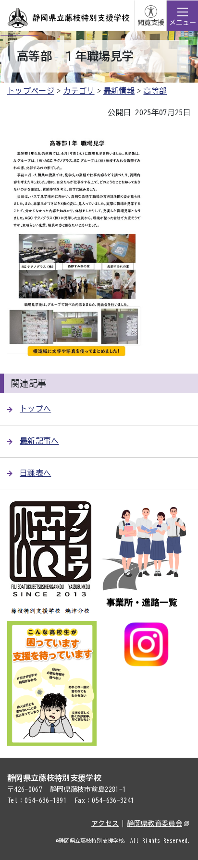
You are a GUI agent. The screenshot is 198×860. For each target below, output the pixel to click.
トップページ (30, 91)
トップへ (35, 408)
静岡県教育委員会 (154, 823)
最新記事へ (39, 441)
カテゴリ (78, 91)
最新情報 (119, 91)
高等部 (155, 91)
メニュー (182, 22)
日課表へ (35, 473)
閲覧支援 (150, 22)
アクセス (105, 823)
